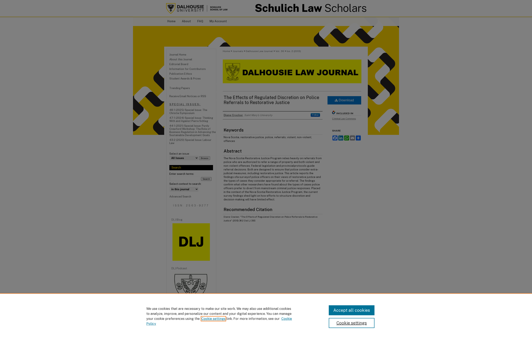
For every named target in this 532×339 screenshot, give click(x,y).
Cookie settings (213, 319)
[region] (266, 316)
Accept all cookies (351, 310)
